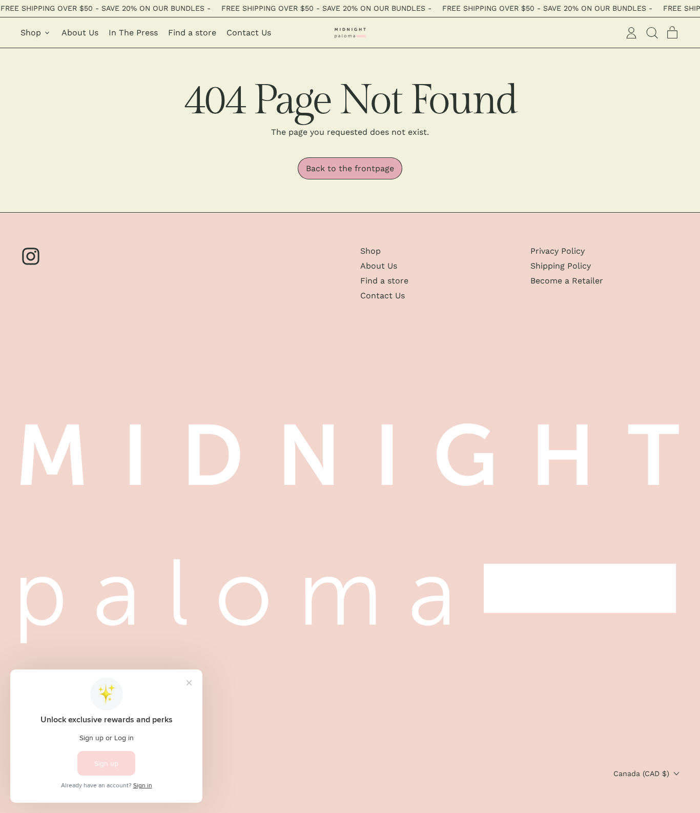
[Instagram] (30, 264)
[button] (652, 33)
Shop (370, 251)
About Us (79, 32)
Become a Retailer (566, 281)
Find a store (192, 32)
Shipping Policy (560, 266)
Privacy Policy (557, 251)
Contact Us (249, 32)
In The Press (133, 32)
